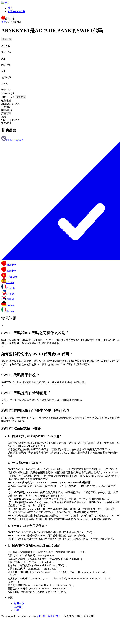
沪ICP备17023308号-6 (48, 616)
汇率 (16, 610)
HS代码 (18, 606)
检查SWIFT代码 (16, 11)
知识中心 (19, 603)
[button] (60, 329)
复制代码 (7, 39)
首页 (10, 8)
